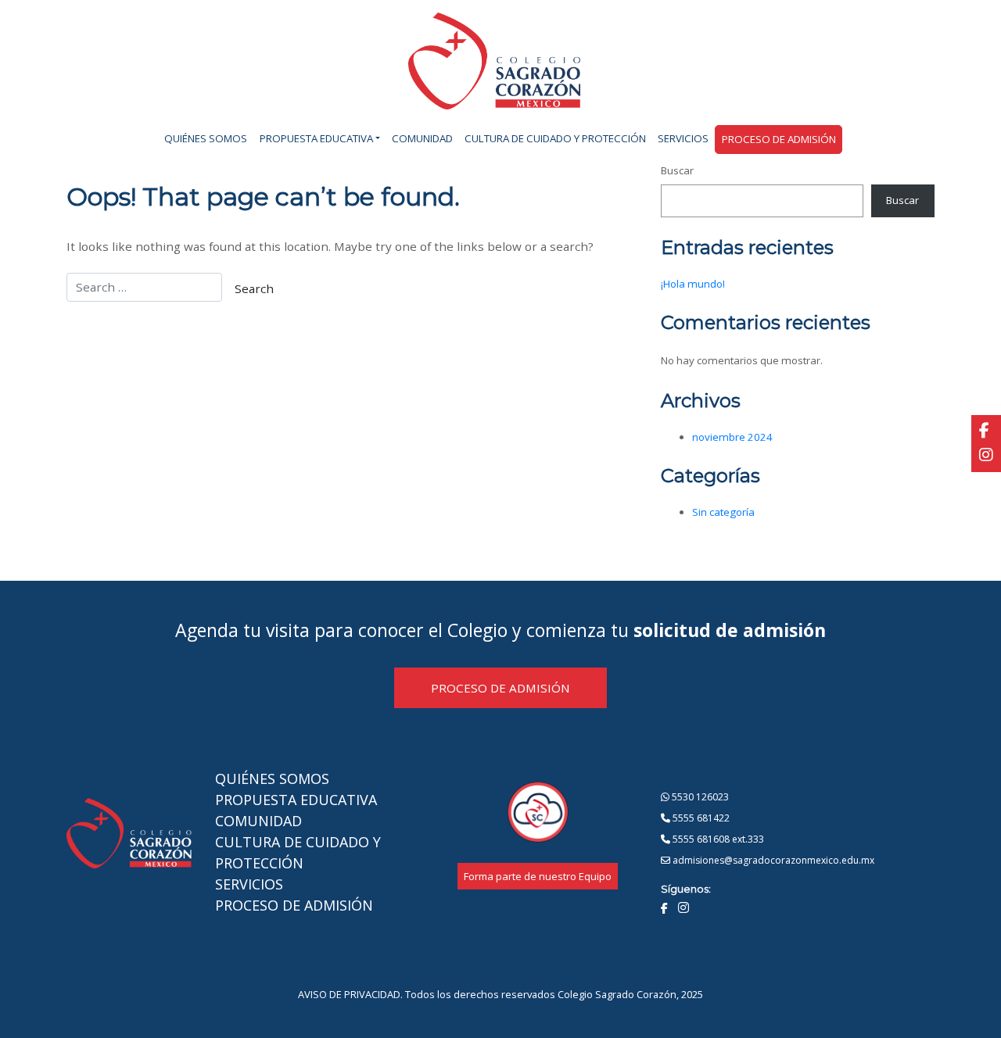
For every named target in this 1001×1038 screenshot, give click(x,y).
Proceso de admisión (779, 139)
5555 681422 (700, 818)
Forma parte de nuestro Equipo (538, 876)
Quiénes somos (205, 138)
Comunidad (422, 138)
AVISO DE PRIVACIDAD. (350, 994)
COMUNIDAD (258, 820)
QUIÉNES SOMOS (272, 778)
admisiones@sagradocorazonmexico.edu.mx (772, 860)
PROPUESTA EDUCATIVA (296, 799)
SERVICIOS (249, 884)
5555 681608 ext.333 (717, 839)
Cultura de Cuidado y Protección (555, 138)
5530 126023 (699, 797)
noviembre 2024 (732, 437)
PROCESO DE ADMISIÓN (500, 688)
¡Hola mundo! (693, 284)
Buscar (677, 170)
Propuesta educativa (316, 138)
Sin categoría (723, 512)
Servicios (683, 138)
